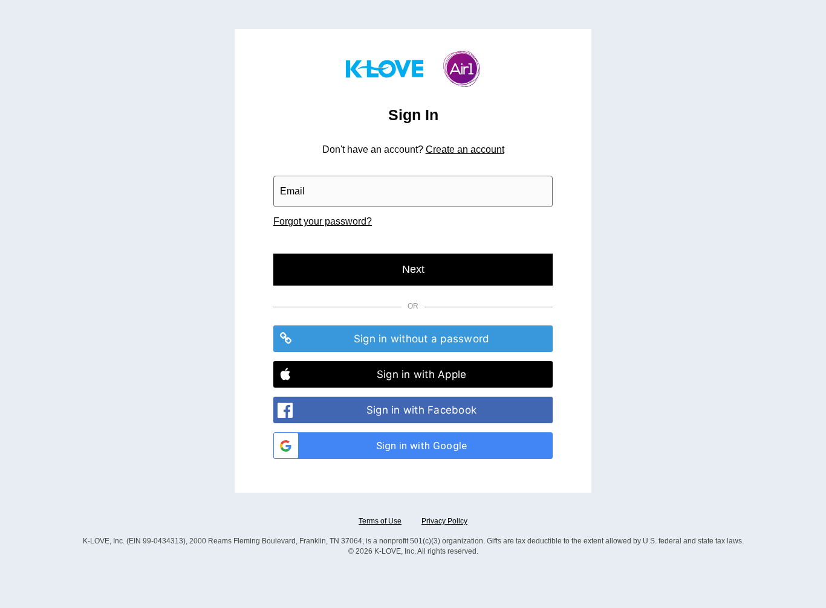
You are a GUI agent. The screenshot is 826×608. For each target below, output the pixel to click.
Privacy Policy (444, 521)
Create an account (465, 149)
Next (413, 269)
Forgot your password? (322, 221)
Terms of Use (380, 521)
